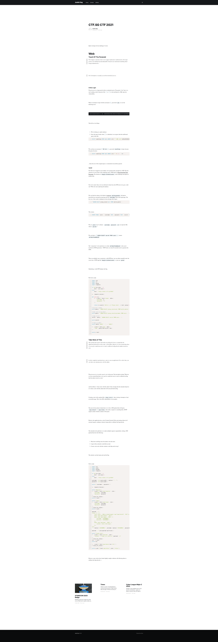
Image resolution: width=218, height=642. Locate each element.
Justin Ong (79, 2)
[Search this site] (142, 2)
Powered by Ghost (139, 633)
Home (87, 2)
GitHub (97, 2)
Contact (92, 2)
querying (113, 195)
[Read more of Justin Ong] (90, 29)
